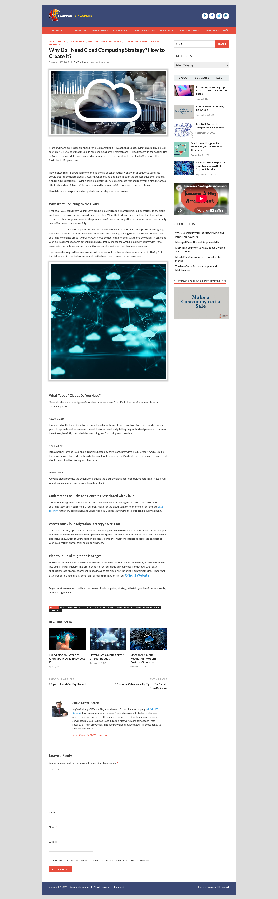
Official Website (137, 575)
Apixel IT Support (220, 886)
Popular (182, 77)
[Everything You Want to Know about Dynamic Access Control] (67, 651)
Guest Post (167, 30)
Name (53, 812)
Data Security (94, 42)
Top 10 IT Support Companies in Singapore (209, 126)
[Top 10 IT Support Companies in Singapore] (183, 124)
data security (76, 607)
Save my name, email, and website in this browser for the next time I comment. (99, 860)
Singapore (79, 30)
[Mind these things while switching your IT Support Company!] (181, 143)
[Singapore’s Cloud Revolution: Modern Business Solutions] (148, 651)
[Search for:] (201, 44)
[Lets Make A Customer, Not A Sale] (184, 106)
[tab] (183, 78)
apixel (63, 607)
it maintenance (123, 607)
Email (53, 827)
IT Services (120, 30)
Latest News (100, 30)
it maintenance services (147, 607)
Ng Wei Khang (81, 62)
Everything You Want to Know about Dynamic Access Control (67, 658)
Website (54, 842)
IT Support (141, 42)
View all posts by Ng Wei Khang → (89, 734)
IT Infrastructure (112, 42)
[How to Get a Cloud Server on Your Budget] (108, 651)
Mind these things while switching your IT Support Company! (206, 146)
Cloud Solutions (215, 30)
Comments (202, 77)
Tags (218, 77)
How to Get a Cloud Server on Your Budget (107, 656)
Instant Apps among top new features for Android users (211, 90)
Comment (56, 769)
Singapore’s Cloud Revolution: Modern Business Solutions (143, 658)
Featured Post (189, 30)
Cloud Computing (143, 30)
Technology (60, 30)
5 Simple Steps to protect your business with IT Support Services (211, 166)
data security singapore (99, 607)
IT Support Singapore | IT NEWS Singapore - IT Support (96, 886)
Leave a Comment (100, 62)
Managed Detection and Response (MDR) (198, 242)
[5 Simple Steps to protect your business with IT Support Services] (184, 162)
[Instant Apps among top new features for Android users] (184, 87)
